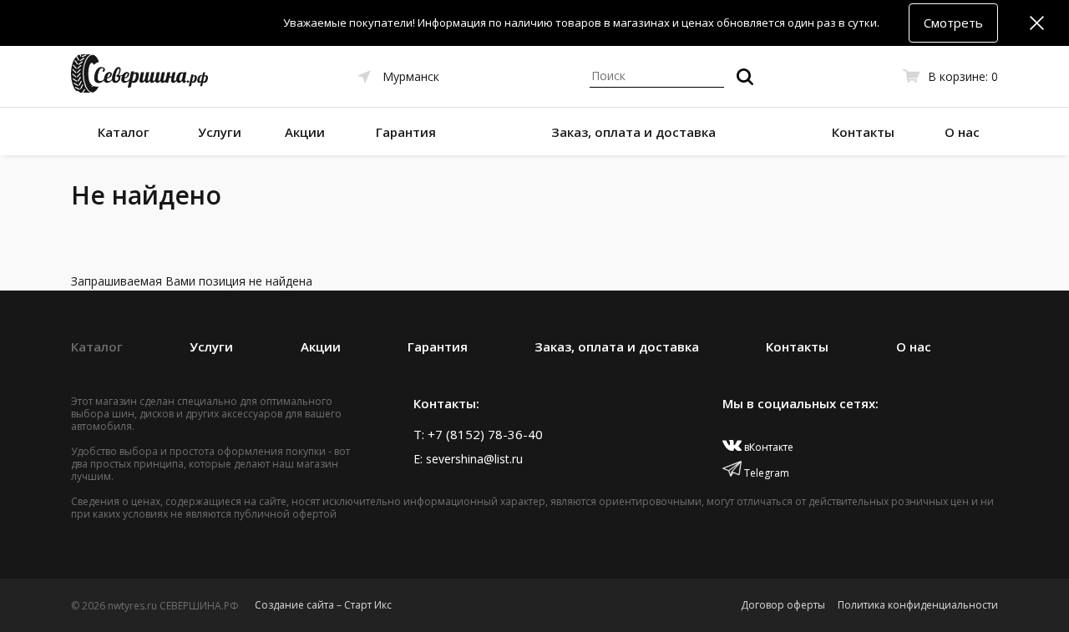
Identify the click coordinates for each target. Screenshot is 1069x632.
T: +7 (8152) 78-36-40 (478, 434)
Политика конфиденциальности (918, 605)
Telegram (765, 473)
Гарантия (406, 132)
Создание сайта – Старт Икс (323, 605)
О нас (962, 132)
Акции (305, 132)
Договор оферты (783, 605)
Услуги (219, 132)
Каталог (123, 132)
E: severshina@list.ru (468, 459)
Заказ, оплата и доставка (633, 132)
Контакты (863, 132)
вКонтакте (767, 447)
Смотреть (953, 22)
